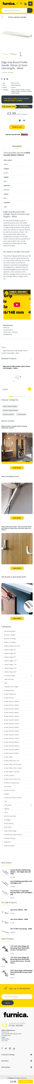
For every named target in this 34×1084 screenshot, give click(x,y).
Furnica (3, 347)
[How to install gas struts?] (17, 499)
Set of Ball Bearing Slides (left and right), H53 (21, 882)
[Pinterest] (7, 79)
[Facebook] (1, 79)
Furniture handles (26, 91)
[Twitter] (4, 79)
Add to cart (25, 1081)
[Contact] (21, 3)
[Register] (17, 3)
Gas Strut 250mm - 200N (19, 919)
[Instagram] (10, 1048)
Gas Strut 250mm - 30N (18, 910)
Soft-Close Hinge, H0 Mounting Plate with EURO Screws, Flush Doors (21, 972)
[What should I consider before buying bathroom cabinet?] (17, 449)
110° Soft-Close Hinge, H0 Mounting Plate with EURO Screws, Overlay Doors (19, 948)
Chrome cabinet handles (10, 410)
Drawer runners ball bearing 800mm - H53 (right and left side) (20, 872)
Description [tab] (17, 146)
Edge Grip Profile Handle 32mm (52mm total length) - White (16, 367)
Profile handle (15, 93)
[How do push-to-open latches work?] (17, 600)
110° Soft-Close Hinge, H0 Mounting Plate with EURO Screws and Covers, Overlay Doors (20, 960)
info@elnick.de (7, 334)
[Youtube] (14, 1048)
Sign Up (7, 1003)
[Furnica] (9, 4)
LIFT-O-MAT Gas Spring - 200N (21, 929)
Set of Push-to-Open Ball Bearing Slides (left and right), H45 (21, 892)
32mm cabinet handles (18, 90)
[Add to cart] (29, 389)
